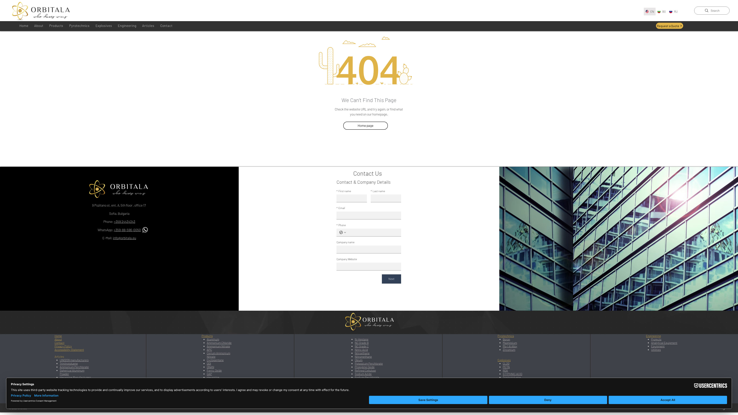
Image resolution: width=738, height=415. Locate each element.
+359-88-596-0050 (127, 230)
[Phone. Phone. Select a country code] (343, 232)
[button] (148, 25)
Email (341, 208)
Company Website (347, 259)
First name (344, 191)
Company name (345, 242)
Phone (341, 225)
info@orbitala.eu (124, 238)
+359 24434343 (124, 221)
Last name (378, 191)
